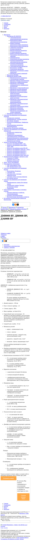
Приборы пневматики (13, 161)
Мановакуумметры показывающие (19, 80)
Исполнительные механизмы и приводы (18, 196)
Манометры (7, 34)
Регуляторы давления (13, 120)
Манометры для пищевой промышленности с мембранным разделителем (19, 85)
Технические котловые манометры (19, 59)
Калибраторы (10, 133)
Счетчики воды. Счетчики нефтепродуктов (14, 174)
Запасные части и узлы (13, 159)
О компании (7, 24)
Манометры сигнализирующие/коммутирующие (18, 97)
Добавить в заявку (6, 233)
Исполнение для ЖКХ (16, 67)
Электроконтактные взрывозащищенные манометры (19, 38)
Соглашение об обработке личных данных (12, 539)
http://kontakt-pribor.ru (22, 537)
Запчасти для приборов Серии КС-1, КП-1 (18, 149)
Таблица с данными (9, 247)
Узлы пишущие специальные (12, 163)
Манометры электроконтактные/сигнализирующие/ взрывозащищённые (19, 101)
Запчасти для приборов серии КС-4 (16, 153)
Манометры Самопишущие (14, 113)
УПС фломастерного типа (14, 166)
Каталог (6, 25)
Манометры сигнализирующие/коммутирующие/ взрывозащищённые (18, 93)
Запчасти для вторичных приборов (13, 142)
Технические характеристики (12, 246)
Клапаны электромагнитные (14, 195)
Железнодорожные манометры (18, 50)
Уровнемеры (10, 188)
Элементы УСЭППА (12, 158)
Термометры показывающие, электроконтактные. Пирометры (16, 135)
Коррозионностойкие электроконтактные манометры (18, 41)
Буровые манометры (15, 49)
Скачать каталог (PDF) (23, 496)
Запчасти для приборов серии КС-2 (16, 151)
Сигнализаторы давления (17, 79)
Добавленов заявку (4, 235)
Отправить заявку (8, 478)
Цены (5, 27)
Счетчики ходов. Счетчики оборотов (17, 176)
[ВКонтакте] (13, 205)
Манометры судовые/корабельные (19, 87)
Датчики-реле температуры (14, 132)
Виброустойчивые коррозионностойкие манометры (19, 44)
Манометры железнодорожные (18, 89)
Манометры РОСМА (12, 75)
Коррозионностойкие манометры (19, 46)
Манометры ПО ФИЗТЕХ (14, 36)
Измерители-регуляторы (13, 141)
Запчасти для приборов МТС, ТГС (16, 143)
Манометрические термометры (18, 77)
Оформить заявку (5, 20)
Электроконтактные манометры (19, 66)
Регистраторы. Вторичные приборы (13, 128)
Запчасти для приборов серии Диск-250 (18, 155)
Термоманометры (15, 57)
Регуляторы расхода (12, 178)
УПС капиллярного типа (14, 165)
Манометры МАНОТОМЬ (14, 76)
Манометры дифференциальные (19, 82)
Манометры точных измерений (18, 73)
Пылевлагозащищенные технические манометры (16, 64)
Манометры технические (17, 109)
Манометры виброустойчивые (18, 90)
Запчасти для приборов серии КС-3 (16, 152)
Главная (6, 23)
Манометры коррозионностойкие (19, 106)
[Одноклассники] (15, 205)
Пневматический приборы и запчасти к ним (16, 156)
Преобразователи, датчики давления (17, 119)
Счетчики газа (11, 172)
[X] (18, 205)
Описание (6, 244)
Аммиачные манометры (16, 47)
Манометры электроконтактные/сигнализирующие (19, 104)
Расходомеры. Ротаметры (14, 171)
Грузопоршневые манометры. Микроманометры (15, 125)
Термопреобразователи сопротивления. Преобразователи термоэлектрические (17, 138)
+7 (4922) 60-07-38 (6, 16)
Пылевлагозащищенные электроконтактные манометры (18, 61)
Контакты (6, 28)
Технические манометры (17, 69)
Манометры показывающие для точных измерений (18, 111)
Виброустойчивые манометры (18, 53)
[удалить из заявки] (3, 237)
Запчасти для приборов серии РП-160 (17, 148)
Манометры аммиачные (16, 108)
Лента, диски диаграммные (11, 162)
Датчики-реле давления (13, 118)
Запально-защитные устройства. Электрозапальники (15, 193)
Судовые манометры (15, 52)
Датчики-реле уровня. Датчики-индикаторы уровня (15, 186)
